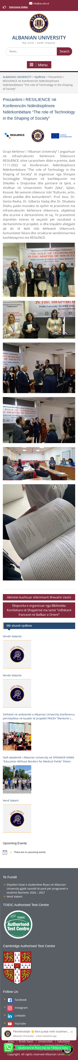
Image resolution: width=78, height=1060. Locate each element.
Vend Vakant (11, 800)
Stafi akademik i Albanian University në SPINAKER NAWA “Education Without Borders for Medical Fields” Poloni (38, 759)
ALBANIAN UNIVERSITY (39, 37)
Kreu (11, 1041)
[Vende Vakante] (17, 654)
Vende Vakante (12, 636)
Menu (43, 65)
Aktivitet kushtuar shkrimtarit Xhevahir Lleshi (39, 597)
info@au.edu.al (41, 3)
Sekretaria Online (18, 7)
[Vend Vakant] (17, 818)
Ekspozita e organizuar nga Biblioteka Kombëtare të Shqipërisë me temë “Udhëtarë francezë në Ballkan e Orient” (39, 610)
